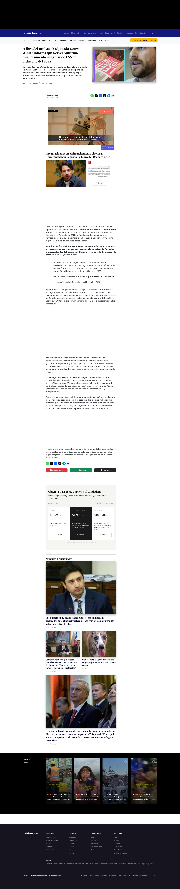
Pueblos (63, 40)
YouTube (106, 470)
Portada (49, 83)
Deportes (149, 864)
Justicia (73, 40)
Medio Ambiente (39, 40)
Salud (91, 864)
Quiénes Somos (52, 837)
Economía (53, 40)
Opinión (120, 33)
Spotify (71, 853)
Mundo (66, 33)
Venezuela (95, 843)
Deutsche (109, 33)
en (155, 876)
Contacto (50, 847)
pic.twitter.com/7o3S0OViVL (101, 277)
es (151, 876)
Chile (73, 33)
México (79, 33)
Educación (122, 864)
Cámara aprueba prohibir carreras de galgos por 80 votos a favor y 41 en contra (99, 662)
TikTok (71, 850)
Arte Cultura (104, 40)
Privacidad (50, 850)
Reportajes (118, 850)
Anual (109, 503)
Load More (90, 817)
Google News (57, 470)
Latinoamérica (90, 33)
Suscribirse (80, 535)
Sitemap (135, 876)
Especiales (104, 864)
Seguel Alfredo (52, 95)
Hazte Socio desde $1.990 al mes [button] (144, 40)
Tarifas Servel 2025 (124, 876)
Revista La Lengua (120, 853)
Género (82, 40)
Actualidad (34, 83)
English (100, 33)
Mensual (100, 503)
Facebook (72, 837)
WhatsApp (81, 470)
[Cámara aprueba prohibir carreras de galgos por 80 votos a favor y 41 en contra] (99, 644)
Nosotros (84, 876)
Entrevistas (129, 33)
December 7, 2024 (93, 282)
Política (27, 40)
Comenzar (59, 535)
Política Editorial (52, 840)
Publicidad (50, 843)
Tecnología (141, 864)
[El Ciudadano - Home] (32, 33)
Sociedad (92, 40)
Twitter (71, 843)
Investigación (140, 33)
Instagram (73, 840)
